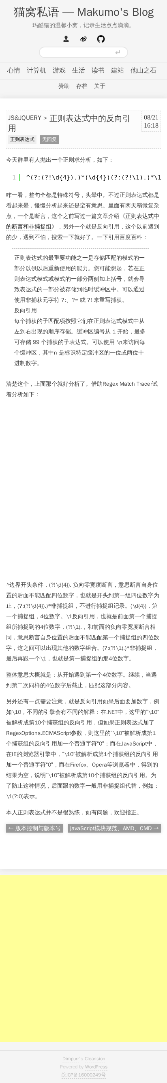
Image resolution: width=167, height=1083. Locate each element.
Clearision (95, 1058)
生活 (78, 70)
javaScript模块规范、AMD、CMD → (114, 828)
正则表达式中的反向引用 (69, 123)
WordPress (96, 1067)
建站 (117, 70)
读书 (98, 70)
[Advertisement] (83, 489)
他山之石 (143, 70)
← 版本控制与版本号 (34, 828)
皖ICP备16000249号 (84, 1075)
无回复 (49, 139)
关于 (99, 86)
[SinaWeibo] (83, 39)
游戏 (59, 70)
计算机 (36, 70)
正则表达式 (22, 139)
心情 (13, 70)
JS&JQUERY (24, 118)
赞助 (64, 86)
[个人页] (66, 39)
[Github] (101, 39)
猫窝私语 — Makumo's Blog (84, 12)
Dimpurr (70, 1058)
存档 (82, 86)
